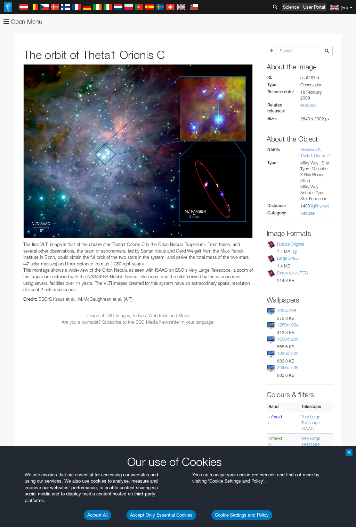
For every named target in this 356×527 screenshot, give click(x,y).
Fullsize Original (290, 244)
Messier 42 (310, 149)
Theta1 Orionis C (315, 155)
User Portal (314, 7)
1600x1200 (288, 339)
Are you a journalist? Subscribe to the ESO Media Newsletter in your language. (138, 322)
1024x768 (286, 310)
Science (291, 7)
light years (320, 206)
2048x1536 (288, 367)
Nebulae (307, 213)
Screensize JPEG (292, 272)
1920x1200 (288, 353)
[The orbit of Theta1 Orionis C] (138, 151)
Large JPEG (288, 258)
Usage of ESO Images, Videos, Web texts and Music (138, 315)
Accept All (97, 515)
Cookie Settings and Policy (242, 515)
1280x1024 (288, 325)
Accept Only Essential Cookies (161, 515)
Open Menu (25, 21)
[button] (295, 251)
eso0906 (308, 105)
